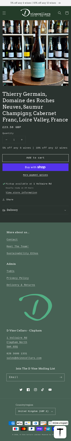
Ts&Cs (11, 271)
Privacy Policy (18, 278)
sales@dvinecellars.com (24, 358)
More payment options (35, 175)
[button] (4, 13)
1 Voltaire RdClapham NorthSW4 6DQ (17, 342)
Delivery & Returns (21, 285)
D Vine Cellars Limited (30, 435)
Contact (12, 239)
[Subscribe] (60, 377)
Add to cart (35, 157)
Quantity (8, 133)
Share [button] (9, 199)
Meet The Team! (18, 246)
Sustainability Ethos (22, 253)
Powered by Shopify (50, 435)
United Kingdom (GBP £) (33, 411)
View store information (21, 192)
